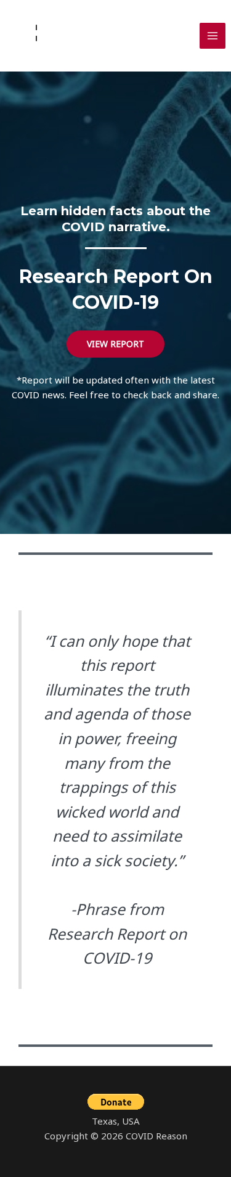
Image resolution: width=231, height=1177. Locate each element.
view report (115, 344)
